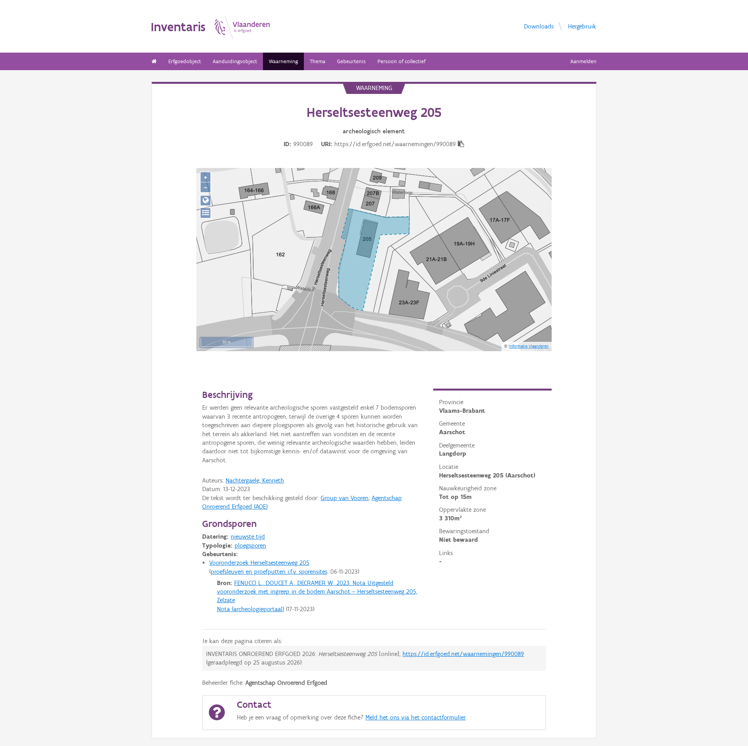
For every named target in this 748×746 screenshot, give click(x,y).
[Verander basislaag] (205, 213)
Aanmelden (583, 61)
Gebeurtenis (351, 61)
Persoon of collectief (401, 61)
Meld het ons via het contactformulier (415, 717)
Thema (317, 61)
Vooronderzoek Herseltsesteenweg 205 (259, 562)
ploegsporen (250, 545)
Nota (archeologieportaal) (250, 609)
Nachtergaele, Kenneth (255, 480)
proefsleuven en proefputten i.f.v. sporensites (269, 571)
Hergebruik (582, 26)
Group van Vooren (345, 498)
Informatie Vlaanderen (529, 346)
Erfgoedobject (184, 61)
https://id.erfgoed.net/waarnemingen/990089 (463, 654)
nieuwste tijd (248, 536)
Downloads (539, 26)
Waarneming (283, 61)
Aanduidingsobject (235, 61)
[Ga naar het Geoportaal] (205, 200)
